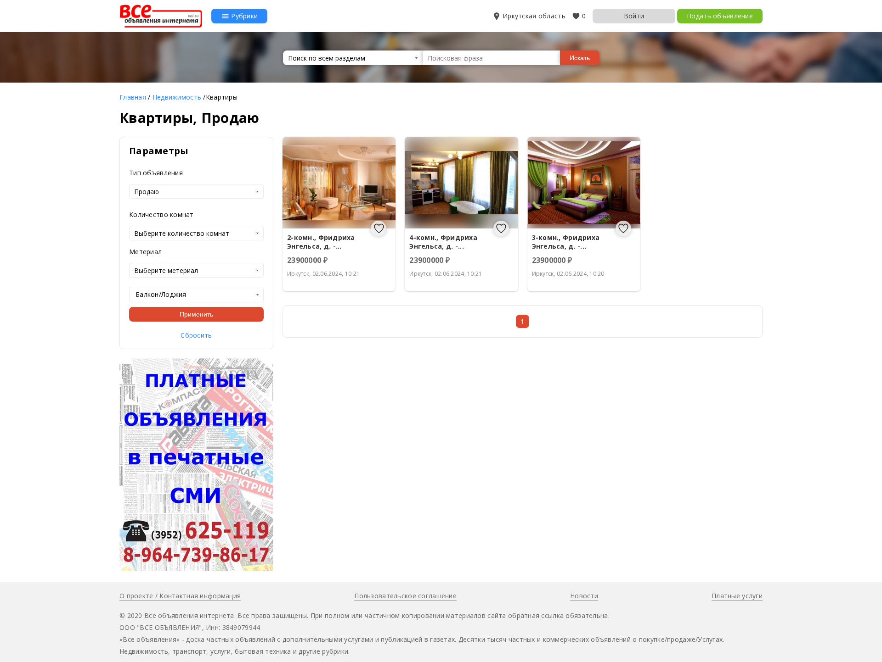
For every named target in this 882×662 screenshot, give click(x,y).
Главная (132, 97)
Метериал (145, 251)
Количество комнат (161, 214)
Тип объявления (156, 172)
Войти (634, 15)
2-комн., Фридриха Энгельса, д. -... (321, 241)
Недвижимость (177, 97)
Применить (196, 314)
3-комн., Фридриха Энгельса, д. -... (566, 241)
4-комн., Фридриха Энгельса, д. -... (443, 241)
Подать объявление (720, 15)
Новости (584, 595)
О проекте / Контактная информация (180, 595)
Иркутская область (534, 15)
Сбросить (196, 335)
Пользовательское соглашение (405, 595)
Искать (580, 57)
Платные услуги (737, 595)
